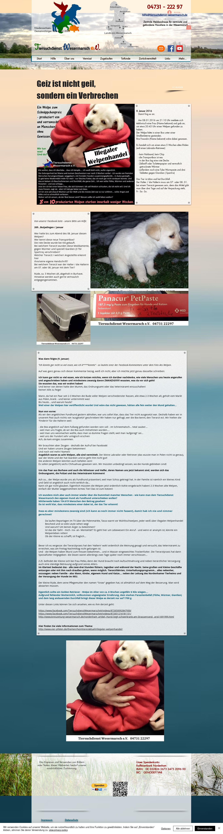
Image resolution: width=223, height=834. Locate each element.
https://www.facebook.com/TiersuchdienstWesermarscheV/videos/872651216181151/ (85, 613)
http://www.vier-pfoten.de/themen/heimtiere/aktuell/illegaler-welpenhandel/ (81, 629)
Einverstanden (205, 828)
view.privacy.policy (58, 830)
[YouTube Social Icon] (179, 48)
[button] (188, 26)
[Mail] (161, 48)
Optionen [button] (166, 828)
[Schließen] (219, 828)
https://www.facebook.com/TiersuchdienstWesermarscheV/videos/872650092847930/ (85, 610)
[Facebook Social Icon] (171, 48)
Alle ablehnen (183, 828)
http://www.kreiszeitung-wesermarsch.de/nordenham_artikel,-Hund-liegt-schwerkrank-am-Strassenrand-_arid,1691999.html (106, 616)
